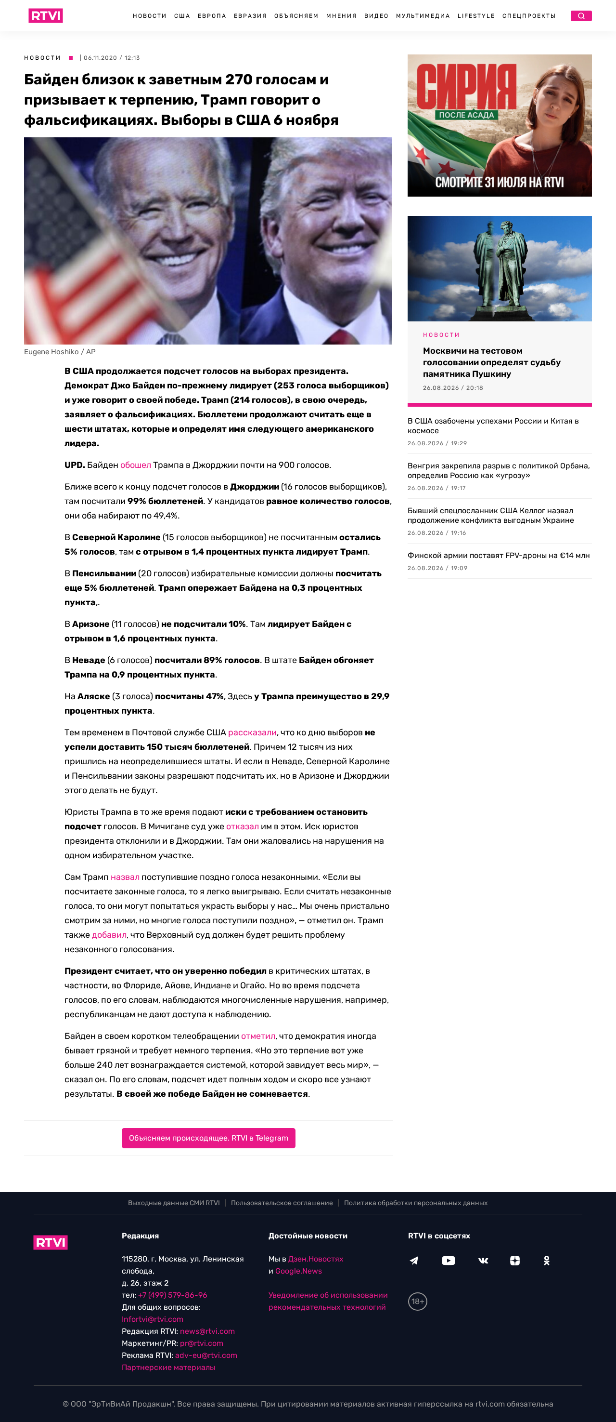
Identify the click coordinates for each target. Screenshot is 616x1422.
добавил (109, 935)
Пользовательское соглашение (282, 1203)
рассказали (252, 732)
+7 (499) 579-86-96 (172, 1295)
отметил (258, 1036)
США (182, 16)
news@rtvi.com (207, 1331)
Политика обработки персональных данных (416, 1203)
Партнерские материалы (168, 1367)
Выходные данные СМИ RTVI (174, 1203)
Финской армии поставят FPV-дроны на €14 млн (499, 555)
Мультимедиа (423, 16)
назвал (125, 877)
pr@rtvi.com (201, 1343)
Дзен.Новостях (316, 1258)
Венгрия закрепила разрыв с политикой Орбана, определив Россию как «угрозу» (499, 470)
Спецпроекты (529, 16)
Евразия (250, 16)
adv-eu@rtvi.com (206, 1355)
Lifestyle (476, 16)
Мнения (341, 16)
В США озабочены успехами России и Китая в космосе (493, 425)
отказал (242, 826)
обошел (135, 465)
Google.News (298, 1271)
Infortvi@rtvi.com (152, 1319)
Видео (376, 16)
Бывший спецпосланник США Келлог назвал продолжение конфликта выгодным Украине (491, 515)
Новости (150, 16)
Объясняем (296, 16)
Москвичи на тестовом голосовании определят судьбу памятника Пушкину (492, 362)
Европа (212, 16)
